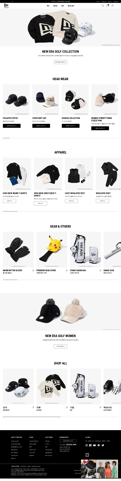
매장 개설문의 (14, 452)
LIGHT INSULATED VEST (75, 193)
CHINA (108, 441)
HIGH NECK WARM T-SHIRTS (15, 193)
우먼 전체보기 (60, 346)
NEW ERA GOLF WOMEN (60, 336)
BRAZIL (104, 441)
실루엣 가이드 (32, 449)
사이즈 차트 (32, 452)
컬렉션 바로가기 (11, 126)
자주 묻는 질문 (48, 449)
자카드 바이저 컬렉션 (38, 121)
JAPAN (89, 441)
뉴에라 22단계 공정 (15, 444)
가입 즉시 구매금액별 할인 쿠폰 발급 (60, 1)
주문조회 (47, 441)
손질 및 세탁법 (32, 444)
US (86, 441)
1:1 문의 (47, 444)
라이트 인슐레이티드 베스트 (73, 196)
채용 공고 (13, 458)
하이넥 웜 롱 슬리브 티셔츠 (11, 196)
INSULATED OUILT (103, 193)
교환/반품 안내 (48, 452)
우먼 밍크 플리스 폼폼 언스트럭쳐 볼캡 (103, 124)
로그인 (98, 1)
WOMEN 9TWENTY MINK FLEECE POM (101, 119)
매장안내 (116, 1)
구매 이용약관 (23, 466)
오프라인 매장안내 (33, 441)
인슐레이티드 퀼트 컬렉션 (104, 196)
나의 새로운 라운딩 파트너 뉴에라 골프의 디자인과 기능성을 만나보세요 (60, 55)
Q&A (46, 446)
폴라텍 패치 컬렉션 (8, 121)
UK (93, 441)
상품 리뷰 (31, 455)
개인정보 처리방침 (15, 466)
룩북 (30, 446)
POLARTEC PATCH (10, 118)
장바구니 (110, 1)
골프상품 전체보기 (60, 62)
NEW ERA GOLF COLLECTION (60, 51)
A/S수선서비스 (48, 455)
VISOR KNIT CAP (39, 118)
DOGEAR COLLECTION (71, 118)
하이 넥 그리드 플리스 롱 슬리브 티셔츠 (46, 199)
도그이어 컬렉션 (67, 121)
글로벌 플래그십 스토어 (16, 446)
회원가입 (104, 1)
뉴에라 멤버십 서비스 (68, 440)
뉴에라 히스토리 (15, 441)
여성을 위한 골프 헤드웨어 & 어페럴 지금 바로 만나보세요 (60, 340)
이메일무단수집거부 (36, 466)
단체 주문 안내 (14, 455)
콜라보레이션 (14, 449)
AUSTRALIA (98, 441)
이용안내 (29, 466)
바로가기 (9, 201)
